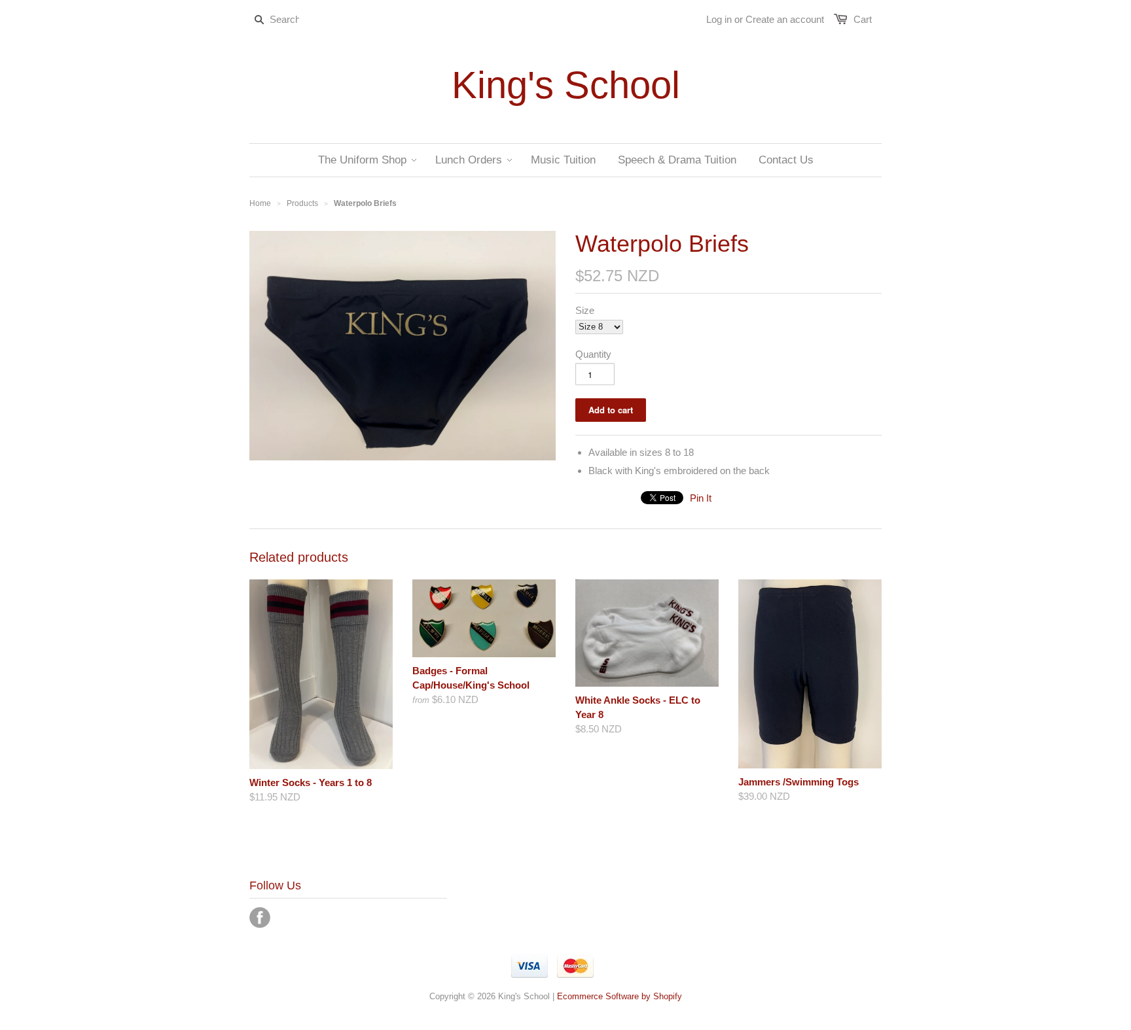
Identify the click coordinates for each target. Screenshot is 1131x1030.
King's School (566, 85)
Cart (862, 19)
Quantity (593, 354)
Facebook (259, 917)
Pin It (700, 498)
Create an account (784, 19)
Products (302, 203)
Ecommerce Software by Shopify (619, 996)
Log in (719, 19)
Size (584, 310)
